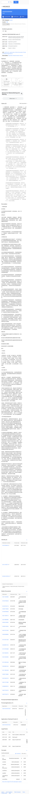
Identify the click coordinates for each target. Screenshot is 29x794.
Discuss (21, 55)
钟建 (7, 22)
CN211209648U (5, 596)
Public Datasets (17, 792)
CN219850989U (5, 619)
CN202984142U (5, 666)
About (3, 792)
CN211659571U (5, 615)
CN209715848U (5, 674)
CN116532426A (5, 662)
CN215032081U (5, 652)
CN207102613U (5, 690)
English (11, 20)
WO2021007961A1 (6, 576)
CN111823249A (5, 670)
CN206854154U (5, 644)
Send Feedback (9, 792)
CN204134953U (5, 622)
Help (10, 793)
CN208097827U (5, 686)
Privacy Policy (4, 793)
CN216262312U (5, 678)
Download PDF (7, 16)
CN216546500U (5, 656)
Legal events (12, 52)
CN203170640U (5, 608)
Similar (22, 16)
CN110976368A (5, 648)
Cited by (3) (6, 52)
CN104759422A (5, 600)
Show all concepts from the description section (12, 781)
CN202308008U (5, 634)
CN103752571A (5, 606)
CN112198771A (5, 564)
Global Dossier (16, 55)
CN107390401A (5, 545)
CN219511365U (5, 630)
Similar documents (19, 52)
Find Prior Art (15, 16)
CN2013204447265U (6, 708)
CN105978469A (5, 611)
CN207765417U (5, 694)
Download (18, 753)
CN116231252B (5, 639)
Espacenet (10, 55)
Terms (24, 792)
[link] (4, 759)
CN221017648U (5, 682)
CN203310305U (5, 626)
